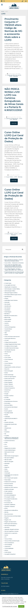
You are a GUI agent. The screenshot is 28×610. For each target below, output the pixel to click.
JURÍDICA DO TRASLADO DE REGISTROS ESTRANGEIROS (11, 438)
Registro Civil (8, 519)
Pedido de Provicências (10, 481)
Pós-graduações (8, 493)
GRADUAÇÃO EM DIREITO (11, 418)
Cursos (16, 233)
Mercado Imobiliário (9, 457)
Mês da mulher (8, 459)
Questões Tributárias (10, 506)
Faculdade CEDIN (9, 412)
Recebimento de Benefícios (11, 510)
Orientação (7, 473)
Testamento (8, 546)
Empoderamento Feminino (11, 401)
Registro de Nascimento (10, 521)
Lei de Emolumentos (10, 440)
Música (6, 465)
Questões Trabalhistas (10, 504)
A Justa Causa (8, 283)
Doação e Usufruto (9, 395)
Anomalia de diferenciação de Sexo (13, 294)
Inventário (7, 431)
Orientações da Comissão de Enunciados (11, 475)
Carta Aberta (8, 321)
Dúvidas (6, 397)
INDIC (6, 426)
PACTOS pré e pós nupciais (11, 478)
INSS (6, 430)
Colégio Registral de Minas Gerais (12, 344)
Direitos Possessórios (10, 388)
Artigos (6, 298)
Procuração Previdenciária (11, 498)
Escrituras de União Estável (11, 407)
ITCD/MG (7, 435)
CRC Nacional (8, 351)
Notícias (15, 76)
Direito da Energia (9, 374)
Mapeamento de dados (10, 448)
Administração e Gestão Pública (12, 289)
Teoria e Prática (8, 538)
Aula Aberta (7, 309)
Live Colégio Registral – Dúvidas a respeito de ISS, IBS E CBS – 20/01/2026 (14, 269)
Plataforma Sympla (9, 489)
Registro (7, 518)
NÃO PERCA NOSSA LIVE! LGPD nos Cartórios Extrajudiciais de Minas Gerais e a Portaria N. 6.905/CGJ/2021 (14, 100)
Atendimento (8, 306)
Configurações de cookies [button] (9, 606)
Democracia (7, 365)
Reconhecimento (9, 514)
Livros (6, 446)
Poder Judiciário (8, 491)
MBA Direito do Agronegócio (12, 455)
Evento (6, 409)
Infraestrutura (8, 428)
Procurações (8, 500)
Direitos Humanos (9, 386)
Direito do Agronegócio (10, 376)
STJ (5, 537)
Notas (6, 469)
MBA (6, 454)
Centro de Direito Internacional (12, 336)
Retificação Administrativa (11, 523)
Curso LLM (7, 355)
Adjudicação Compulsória (11, 287)
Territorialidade (8, 544)
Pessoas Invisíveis (9, 483)
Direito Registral (8, 382)
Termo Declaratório (9, 542)
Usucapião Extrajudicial (10, 554)
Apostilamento (8, 296)
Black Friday (7, 317)
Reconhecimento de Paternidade (13, 516)
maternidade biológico (10, 450)
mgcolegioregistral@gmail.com (9, 593)
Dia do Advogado (9, 370)
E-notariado (7, 399)
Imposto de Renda (9, 422)
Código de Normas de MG (14, 75)
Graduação (7, 416)
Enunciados (7, 403)
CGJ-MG (7, 340)
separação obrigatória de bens (12, 529)
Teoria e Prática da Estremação (12, 540)
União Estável (8, 552)
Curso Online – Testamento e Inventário (14, 262)
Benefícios (7, 313)
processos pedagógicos (10, 495)
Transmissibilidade (9, 548)
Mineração (7, 463)
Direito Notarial (8, 380)
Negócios (7, 467)
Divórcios (7, 391)
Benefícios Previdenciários (11, 315)
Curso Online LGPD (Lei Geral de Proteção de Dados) (14, 137)
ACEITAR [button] (21, 606)
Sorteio (6, 535)
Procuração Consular (10, 497)
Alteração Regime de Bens (11, 292)
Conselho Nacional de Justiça (11, 348)
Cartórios (7, 325)
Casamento (7, 330)
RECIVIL (6, 512)
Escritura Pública (8, 405)
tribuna (6, 550)
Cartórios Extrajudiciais (12, 118)
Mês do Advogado (9, 461)
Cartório (7, 323)
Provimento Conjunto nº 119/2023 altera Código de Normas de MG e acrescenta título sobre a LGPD (13, 29)
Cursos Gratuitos (9, 363)
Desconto (7, 369)
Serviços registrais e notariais (11, 531)
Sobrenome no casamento (11, 533)
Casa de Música (8, 329)
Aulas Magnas (8, 311)
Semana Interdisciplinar (10, 525)
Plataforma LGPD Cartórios (11, 487)
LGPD (11, 76)
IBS (5, 420)
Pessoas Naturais (9, 485)
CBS (6, 332)
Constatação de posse (10, 349)
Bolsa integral (8, 319)
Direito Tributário (9, 384)
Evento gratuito (8, 410)
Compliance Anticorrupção (11, 346)
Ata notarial (7, 304)
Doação (6, 393)
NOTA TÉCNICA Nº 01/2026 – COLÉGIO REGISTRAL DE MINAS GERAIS (14, 260)
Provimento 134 (8, 502)
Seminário (7, 527)
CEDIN (6, 334)
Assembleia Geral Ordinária (11, 300)
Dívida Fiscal (7, 390)
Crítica (6, 353)
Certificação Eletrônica (10, 338)
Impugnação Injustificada (11, 424)
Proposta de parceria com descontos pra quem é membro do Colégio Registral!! (14, 272)
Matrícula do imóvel (9, 452)
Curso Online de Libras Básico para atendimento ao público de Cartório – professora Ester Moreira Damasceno (13, 266)
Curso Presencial (9, 359)
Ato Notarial (7, 308)
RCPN (6, 508)
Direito (6, 372)
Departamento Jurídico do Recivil (13, 367)
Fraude (6, 414)
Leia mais (13, 80)
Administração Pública (10, 290)
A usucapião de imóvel (10, 285)
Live (11, 119)
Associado (7, 302)
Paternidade (8, 479)
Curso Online (9, 177)
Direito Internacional (9, 378)
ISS (5, 433)
